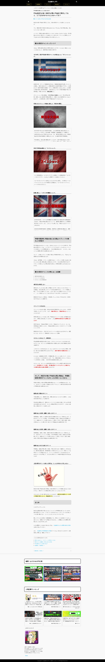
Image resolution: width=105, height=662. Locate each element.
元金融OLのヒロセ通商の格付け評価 (62, 525)
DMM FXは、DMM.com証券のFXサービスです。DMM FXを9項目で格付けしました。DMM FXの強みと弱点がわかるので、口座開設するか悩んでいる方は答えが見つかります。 (52, 621)
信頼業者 (38, 4)
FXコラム (78, 623)
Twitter (26, 655)
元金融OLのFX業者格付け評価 (44, 531)
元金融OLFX (52, 1)
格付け (28, 4)
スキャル (66, 4)
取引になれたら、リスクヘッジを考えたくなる (45, 540)
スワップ (48, 4)
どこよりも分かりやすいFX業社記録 (35, 606)
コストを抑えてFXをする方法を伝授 (43, 19)
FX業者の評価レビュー (56, 606)
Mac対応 (57, 4)
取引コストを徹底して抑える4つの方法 (43, 542)
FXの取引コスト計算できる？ (41, 543)
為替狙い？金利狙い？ (40, 545)
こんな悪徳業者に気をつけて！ (36, 623)
